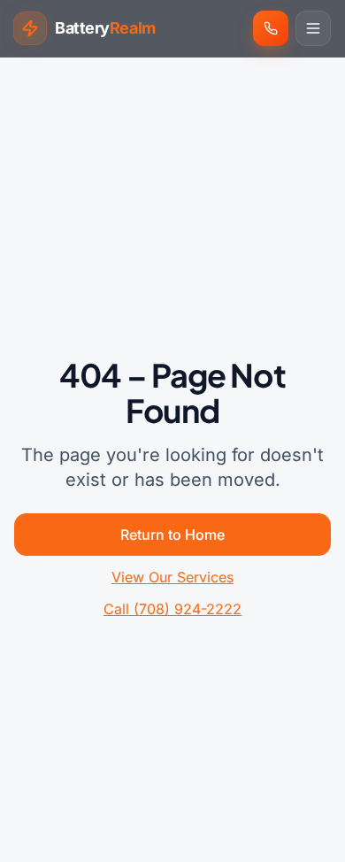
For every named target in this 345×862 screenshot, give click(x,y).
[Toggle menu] (313, 28)
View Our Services (172, 577)
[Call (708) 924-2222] (270, 28)
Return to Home (172, 534)
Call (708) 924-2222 (173, 609)
